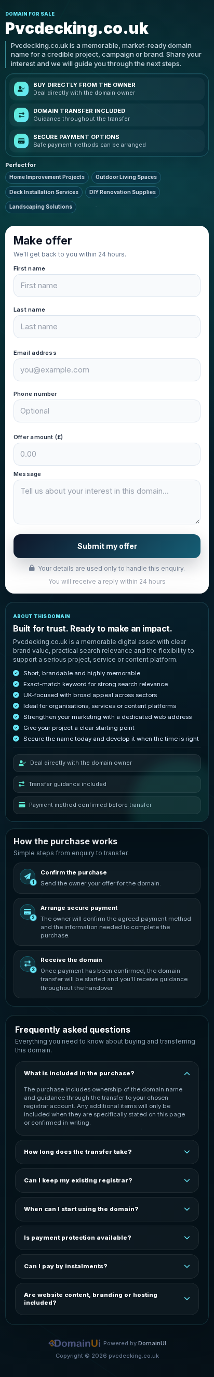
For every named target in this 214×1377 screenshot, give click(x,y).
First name (29, 268)
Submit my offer (107, 546)
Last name (29, 309)
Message (28, 474)
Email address (35, 352)
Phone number (35, 393)
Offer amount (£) (38, 437)
